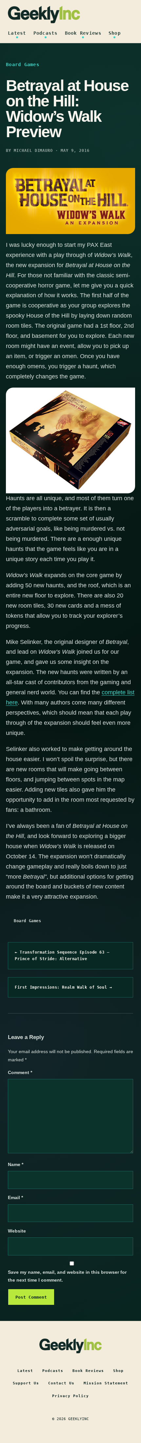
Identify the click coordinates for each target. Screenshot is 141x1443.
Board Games (27, 921)
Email (15, 1197)
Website (17, 1230)
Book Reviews (83, 33)
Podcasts (45, 33)
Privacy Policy (70, 1396)
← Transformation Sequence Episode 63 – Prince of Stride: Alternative (62, 955)
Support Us (26, 1383)
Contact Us (61, 1383)
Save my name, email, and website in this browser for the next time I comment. (67, 1276)
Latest (17, 33)
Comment (20, 1072)
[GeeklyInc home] (44, 14)
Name (15, 1164)
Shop (115, 33)
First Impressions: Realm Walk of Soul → (63, 987)
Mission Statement (106, 1383)
